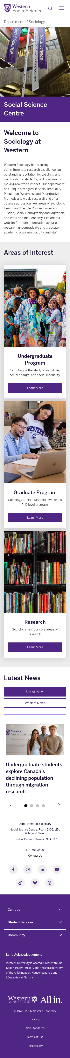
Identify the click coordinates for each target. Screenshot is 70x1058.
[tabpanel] (35, 760)
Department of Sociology (24, 22)
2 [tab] (31, 805)
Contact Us (35, 855)
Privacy (35, 1019)
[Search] (50, 8)
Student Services (20, 922)
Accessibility (35, 1046)
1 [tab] (25, 805)
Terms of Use (35, 1037)
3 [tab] (37, 805)
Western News (35, 703)
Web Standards (35, 1028)
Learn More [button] (35, 388)
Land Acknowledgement (24, 955)
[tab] (35, 910)
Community (16, 935)
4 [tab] (43, 805)
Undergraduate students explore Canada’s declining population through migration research (34, 778)
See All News (35, 692)
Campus (14, 910)
